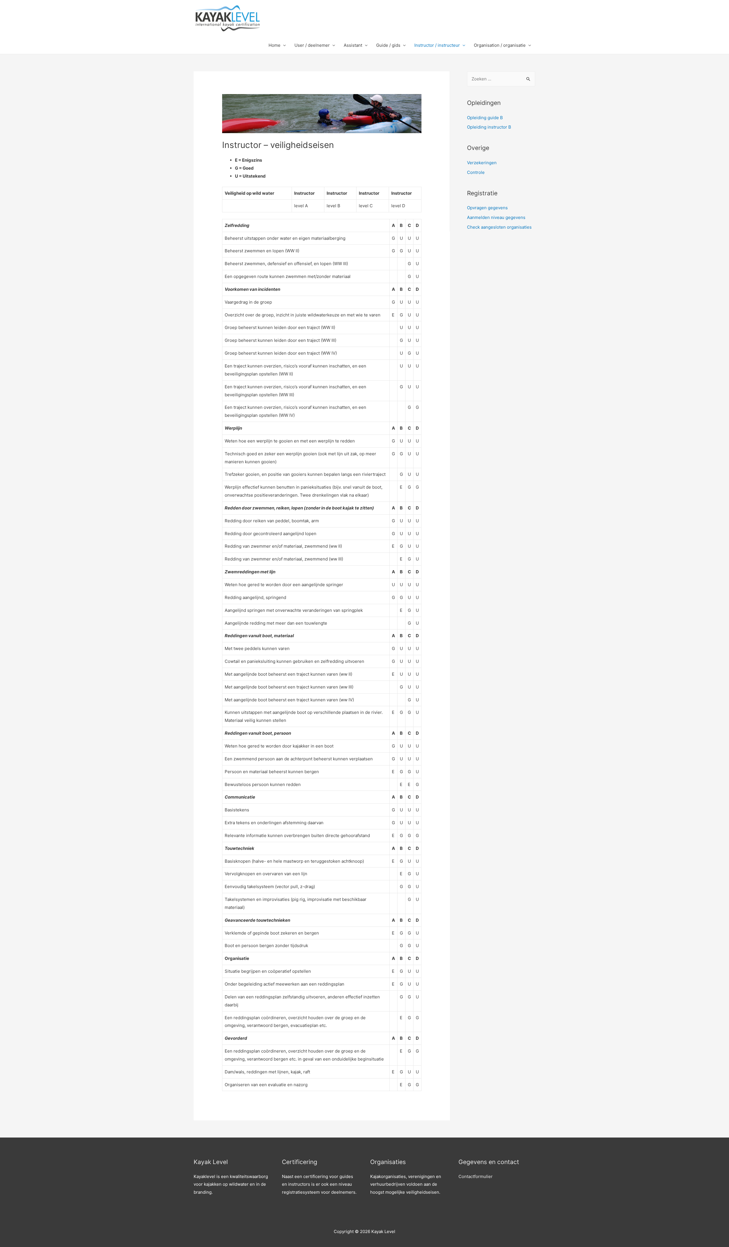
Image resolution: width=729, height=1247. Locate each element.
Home (274, 45)
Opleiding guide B (485, 117)
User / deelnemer (312, 45)
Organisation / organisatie (500, 45)
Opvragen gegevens (487, 207)
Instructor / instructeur (437, 45)
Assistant (353, 45)
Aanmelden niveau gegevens (496, 217)
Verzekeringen (482, 162)
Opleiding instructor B (489, 127)
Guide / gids (388, 45)
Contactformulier (475, 1176)
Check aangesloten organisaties (499, 227)
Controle (476, 172)
